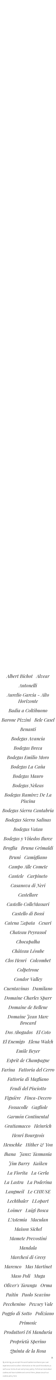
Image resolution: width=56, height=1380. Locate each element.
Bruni (15, 857)
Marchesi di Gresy (28, 1257)
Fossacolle (18, 1107)
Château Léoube (28, 951)
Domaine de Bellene (28, 1007)
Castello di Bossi (28, 913)
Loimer (15, 1210)
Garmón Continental (28, 1116)
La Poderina (39, 1182)
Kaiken (40, 1163)
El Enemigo (14, 1041)
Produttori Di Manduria (28, 1332)
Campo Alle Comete (28, 866)
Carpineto (37, 876)
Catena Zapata (20, 923)
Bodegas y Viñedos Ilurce (28, 838)
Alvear (42, 676)
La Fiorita (17, 1173)
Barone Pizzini (16, 720)
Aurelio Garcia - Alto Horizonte (28, 698)
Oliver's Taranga (20, 1285)
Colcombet (40, 960)
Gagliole (40, 1107)
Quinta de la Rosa (28, 1351)
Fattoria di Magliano (28, 1079)
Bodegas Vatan (28, 829)
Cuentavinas (16, 988)
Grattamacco (17, 1126)
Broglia (10, 848)
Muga (39, 1276)
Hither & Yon (39, 1144)
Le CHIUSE (39, 1191)
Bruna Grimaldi (37, 848)
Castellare (28, 895)
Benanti (28, 729)
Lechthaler (17, 1201)
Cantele (16, 876)
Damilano (42, 988)
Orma (46, 1285)
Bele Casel (44, 720)
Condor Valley (28, 979)
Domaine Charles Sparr (28, 998)
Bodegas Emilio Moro (28, 757)
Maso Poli (20, 1276)
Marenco (12, 1266)
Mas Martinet (38, 1266)
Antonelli (28, 685)
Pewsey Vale (41, 1304)
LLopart (40, 1201)
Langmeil (15, 1191)
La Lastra (14, 1182)
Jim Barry (19, 1163)
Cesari (45, 923)
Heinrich (42, 1126)
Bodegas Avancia (28, 738)
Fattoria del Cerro (36, 1070)
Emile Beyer (28, 1051)
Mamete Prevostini (28, 1238)
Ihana (10, 1154)
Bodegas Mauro (28, 776)
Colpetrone (28, 970)
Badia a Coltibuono (28, 710)
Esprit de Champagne (28, 1060)
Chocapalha (28, 941)
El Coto (43, 1032)
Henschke (12, 1144)
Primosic (28, 1323)
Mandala (28, 1248)
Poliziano (44, 1313)
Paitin (12, 1294)
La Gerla (40, 1173)
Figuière (13, 1098)
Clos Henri (15, 960)
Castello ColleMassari (28, 904)
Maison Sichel (28, 1229)
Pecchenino (14, 1304)
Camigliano (35, 857)
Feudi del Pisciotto (28, 1088)
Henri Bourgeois (28, 1135)
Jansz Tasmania (35, 1154)
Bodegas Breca (28, 748)
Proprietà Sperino (28, 1341)
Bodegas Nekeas (28, 785)
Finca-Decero (37, 1098)
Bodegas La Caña (28, 766)
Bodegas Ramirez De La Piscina (28, 798)
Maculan (39, 1219)
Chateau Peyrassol (28, 932)
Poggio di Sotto (17, 1313)
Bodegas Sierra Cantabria (28, 810)
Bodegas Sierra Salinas (28, 820)
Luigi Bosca (37, 1210)
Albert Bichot (20, 676)
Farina (8, 1070)
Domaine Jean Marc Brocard (28, 1019)
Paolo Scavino (36, 1294)
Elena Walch (40, 1041)
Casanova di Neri (28, 885)
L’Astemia (17, 1219)
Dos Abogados (19, 1032)
